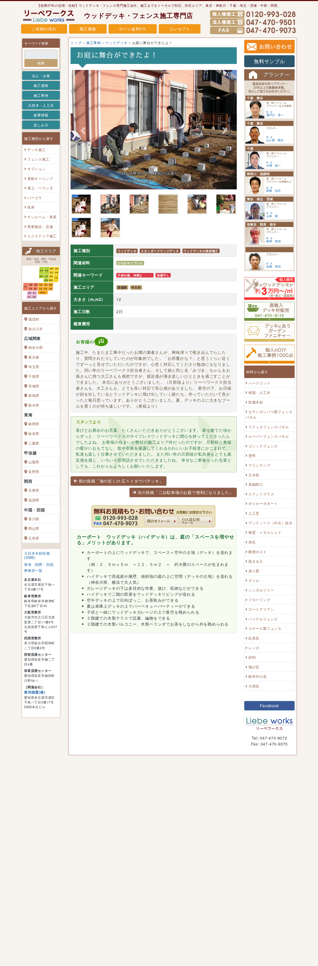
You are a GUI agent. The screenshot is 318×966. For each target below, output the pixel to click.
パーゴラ (34, 197)
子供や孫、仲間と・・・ (135, 275)
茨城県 (33, 385)
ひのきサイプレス (130, 263)
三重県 (33, 443)
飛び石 (253, 666)
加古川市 (35, 328)
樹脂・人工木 (259, 392)
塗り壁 (253, 570)
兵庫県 (33, 490)
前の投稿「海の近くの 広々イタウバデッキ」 (121, 481)
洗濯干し (163, 275)
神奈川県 (35, 347)
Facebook (269, 705)
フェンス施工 (38, 159)
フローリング (259, 599)
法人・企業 (41, 75)
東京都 (33, 357)
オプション (36, 168)
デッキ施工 (36, 149)
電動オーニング (40, 178)
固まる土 (255, 561)
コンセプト (179, 29)
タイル (253, 580)
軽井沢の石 (257, 676)
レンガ (253, 647)
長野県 (33, 471)
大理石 (253, 686)
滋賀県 (33, 499)
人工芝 (253, 513)
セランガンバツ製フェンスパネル (268, 414)
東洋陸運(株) (34, 692)
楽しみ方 (41, 124)
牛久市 (136, 287)
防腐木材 (255, 402)
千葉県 (33, 376)
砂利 (252, 657)
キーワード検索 (36, 43)
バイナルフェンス (263, 618)
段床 (31, 207)
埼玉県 (33, 366)
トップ (76, 42)
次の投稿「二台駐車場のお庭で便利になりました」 (186, 492)
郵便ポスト (257, 551)
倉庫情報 (41, 114)
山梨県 (33, 461)
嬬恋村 (33, 319)
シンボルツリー (261, 589)
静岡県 (33, 424)
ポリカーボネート (263, 503)
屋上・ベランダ (40, 187)
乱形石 (253, 638)
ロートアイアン (261, 609)
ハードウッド (259, 382)
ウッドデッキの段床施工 (200, 251)
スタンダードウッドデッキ (160, 251)
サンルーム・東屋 (42, 216)
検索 (41, 62)
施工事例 (41, 95)
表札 (252, 541)
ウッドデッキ (116, 42)
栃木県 (33, 405)
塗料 (252, 455)
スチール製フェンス (264, 628)
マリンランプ (259, 465)
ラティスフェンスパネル (268, 426)
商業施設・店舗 (40, 226)
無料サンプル (269, 61)
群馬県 (33, 395)
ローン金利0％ (133, 29)
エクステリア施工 (42, 235)
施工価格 (88, 29)
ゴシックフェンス (263, 445)
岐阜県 (33, 433)
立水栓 (253, 474)
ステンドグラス (261, 493)
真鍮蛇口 (255, 484)
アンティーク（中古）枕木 (270, 522)
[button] (83, 130)
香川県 (33, 518)
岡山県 (33, 528)
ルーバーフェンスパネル (268, 436)
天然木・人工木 (41, 105)
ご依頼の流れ (44, 29)
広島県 (33, 537)
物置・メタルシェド (264, 532)
